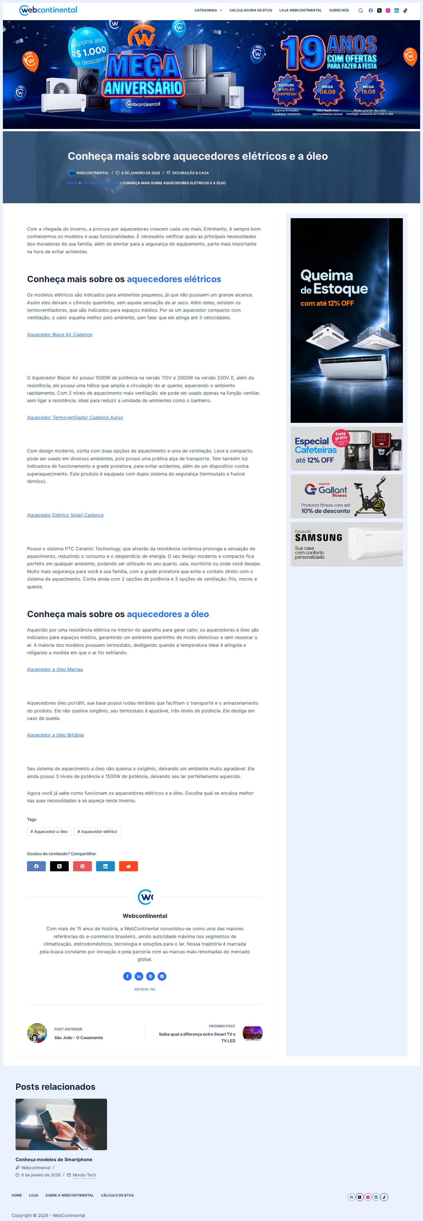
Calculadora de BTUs (250, 10)
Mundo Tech (84, 1174)
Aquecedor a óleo (49, 831)
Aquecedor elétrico (97, 831)
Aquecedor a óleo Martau (55, 669)
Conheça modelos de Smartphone (54, 1159)
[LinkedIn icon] (139, 976)
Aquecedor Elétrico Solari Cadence (65, 515)
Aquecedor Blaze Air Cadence (59, 334)
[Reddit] (128, 866)
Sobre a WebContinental (69, 1195)
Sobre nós (339, 10)
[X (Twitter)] (379, 10)
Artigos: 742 (144, 989)
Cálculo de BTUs (117, 1195)
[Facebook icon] (127, 976)
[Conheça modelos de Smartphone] (61, 1124)
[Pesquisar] (361, 10)
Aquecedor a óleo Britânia (55, 735)
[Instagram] (388, 10)
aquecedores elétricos (174, 279)
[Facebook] (371, 10)
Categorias (206, 10)
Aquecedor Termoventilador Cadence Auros (75, 417)
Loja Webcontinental (300, 10)
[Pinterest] (82, 866)
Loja (33, 1195)
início (73, 183)
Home (17, 1195)
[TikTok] (405, 10)
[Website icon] (150, 976)
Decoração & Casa (190, 173)
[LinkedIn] (397, 10)
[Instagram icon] (162, 976)
